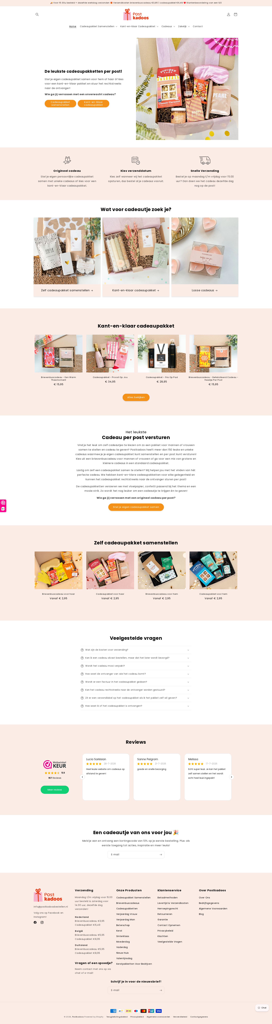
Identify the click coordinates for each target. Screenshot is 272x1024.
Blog (201, 914)
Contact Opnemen (169, 925)
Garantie (163, 919)
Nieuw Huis (122, 952)
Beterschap (123, 925)
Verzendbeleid (180, 1016)
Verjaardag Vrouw (126, 914)
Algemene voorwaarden (158, 1016)
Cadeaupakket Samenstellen (133, 897)
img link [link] (67, 158)
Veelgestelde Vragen (170, 941)
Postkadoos (78, 1017)
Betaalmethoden (168, 897)
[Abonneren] (160, 854)
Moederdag (123, 941)
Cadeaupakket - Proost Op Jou (110, 377)
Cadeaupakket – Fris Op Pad (162, 377)
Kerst (119, 930)
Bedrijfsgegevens (209, 903)
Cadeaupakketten (127, 908)
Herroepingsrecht (168, 908)
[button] (37, 14)
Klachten (163, 936)
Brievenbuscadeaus (127, 903)
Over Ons (204, 897)
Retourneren (165, 914)
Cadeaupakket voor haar (110, 594)
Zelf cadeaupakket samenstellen (65, 290)
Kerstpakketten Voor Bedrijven (134, 963)
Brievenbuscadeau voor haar (58, 594)
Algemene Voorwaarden (213, 908)
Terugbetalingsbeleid (117, 1016)
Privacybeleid (165, 930)
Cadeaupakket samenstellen (60, 103)
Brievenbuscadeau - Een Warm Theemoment (58, 378)
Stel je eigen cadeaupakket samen (136, 507)
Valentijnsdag (124, 958)
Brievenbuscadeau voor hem (162, 594)
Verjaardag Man (125, 919)
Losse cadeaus (203, 290)
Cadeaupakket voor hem (213, 594)
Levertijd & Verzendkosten (173, 903)
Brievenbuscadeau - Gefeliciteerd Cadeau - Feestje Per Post (213, 378)
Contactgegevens (199, 1016)
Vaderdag (122, 947)
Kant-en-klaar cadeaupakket (93, 103)
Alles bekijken (136, 397)
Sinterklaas (122, 936)
